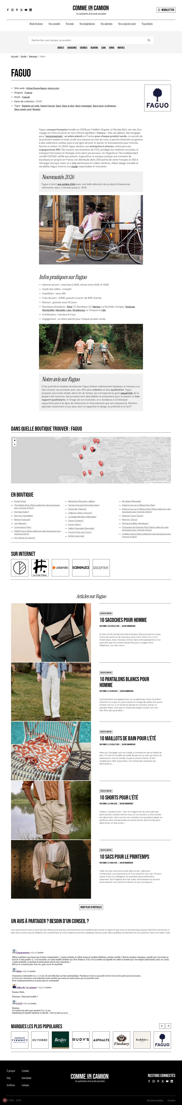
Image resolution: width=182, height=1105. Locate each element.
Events (75, 520)
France (28, 92)
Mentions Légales (155, 1100)
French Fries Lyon (79, 532)
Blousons (94, 47)
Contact (25, 1071)
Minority (129, 519)
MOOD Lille (76, 536)
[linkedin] (30, 10)
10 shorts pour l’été (119, 797)
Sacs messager (83, 105)
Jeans (103, 47)
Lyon (68, 310)
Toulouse (130, 306)
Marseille (60, 310)
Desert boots (47, 105)
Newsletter (167, 10)
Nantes (96, 306)
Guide (23, 56)
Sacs (58, 105)
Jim (20, 523)
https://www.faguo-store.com (42, 88)
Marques (33, 56)
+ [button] (15, 440)
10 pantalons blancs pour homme (124, 682)
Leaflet (147, 482)
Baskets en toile (30, 105)
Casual (26, 97)
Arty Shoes (24, 538)
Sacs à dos (68, 105)
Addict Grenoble (81, 528)
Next (168, 1026)
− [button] (15, 444)
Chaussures (72, 47)
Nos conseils (54, 24)
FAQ (8, 1078)
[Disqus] (91, 981)
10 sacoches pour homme (123, 620)
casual (124, 393)
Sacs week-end (22, 109)
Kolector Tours (132, 515)
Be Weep (131, 501)
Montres (121, 47)
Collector (80, 513)
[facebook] (8, 10)
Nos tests (70, 24)
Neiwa (22, 519)
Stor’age (21, 512)
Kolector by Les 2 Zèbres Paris (146, 510)
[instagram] (12, 10)
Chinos (111, 47)
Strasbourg (78, 310)
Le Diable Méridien (82, 516)
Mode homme (36, 24)
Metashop (81, 501)
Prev (162, 1026)
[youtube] (26, 10)
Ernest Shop (20, 501)
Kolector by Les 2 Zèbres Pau (138, 505)
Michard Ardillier (135, 523)
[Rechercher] (148, 40)
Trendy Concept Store (83, 505)
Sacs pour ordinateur (104, 105)
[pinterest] (17, 10)
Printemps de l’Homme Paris (145, 528)
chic (130, 393)
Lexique (25, 1085)
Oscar (74, 524)
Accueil (14, 56)
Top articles (147, 24)
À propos (11, 1071)
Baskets (61, 47)
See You (23, 515)
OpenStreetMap (157, 482)
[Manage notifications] (5, 1100)
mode (74, 166)
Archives (11, 1085)
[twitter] (21, 10)
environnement (54, 136)
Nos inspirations (87, 24)
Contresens (22, 527)
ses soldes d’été (66, 184)
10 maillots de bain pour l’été (128, 738)
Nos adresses (106, 24)
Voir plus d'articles (91, 907)
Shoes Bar (77, 509)
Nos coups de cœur (127, 24)
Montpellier (48, 310)
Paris (69, 306)
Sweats (36, 109)
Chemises (83, 47)
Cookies (171, 1100)
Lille (104, 310)
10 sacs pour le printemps (124, 856)
